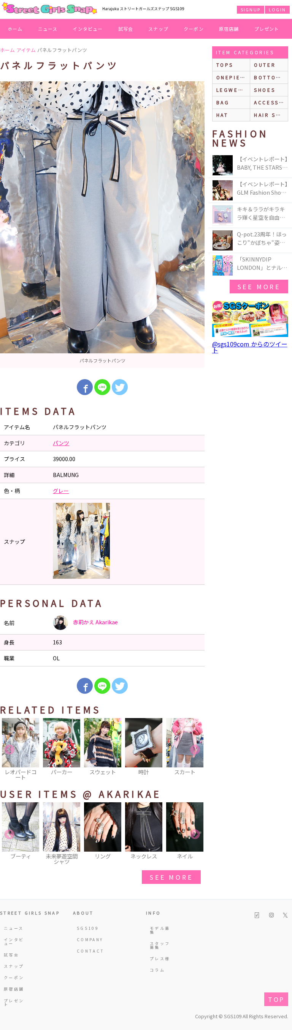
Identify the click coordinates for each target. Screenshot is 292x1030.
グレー (61, 491)
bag (223, 102)
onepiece (232, 77)
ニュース (48, 28)
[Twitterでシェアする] (120, 387)
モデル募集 (160, 930)
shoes (264, 90)
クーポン (194, 28)
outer (265, 64)
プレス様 (160, 958)
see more (171, 877)
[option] (102, 224)
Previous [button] (9, 750)
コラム (157, 970)
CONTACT (87, 951)
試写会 (125, 28)
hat (222, 115)
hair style (271, 115)
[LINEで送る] (102, 387)
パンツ (61, 443)
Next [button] (195, 750)
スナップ (158, 28)
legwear (231, 90)
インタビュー (88, 28)
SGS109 (87, 928)
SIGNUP (250, 9)
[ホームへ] (49, 9)
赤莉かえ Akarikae (95, 622)
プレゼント (266, 28)
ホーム (15, 28)
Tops (224, 64)
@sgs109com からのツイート (249, 346)
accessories (271, 102)
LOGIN (277, 9)
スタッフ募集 (160, 945)
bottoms (269, 77)
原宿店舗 (229, 28)
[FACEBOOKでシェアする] (85, 387)
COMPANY (87, 939)
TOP (276, 999)
